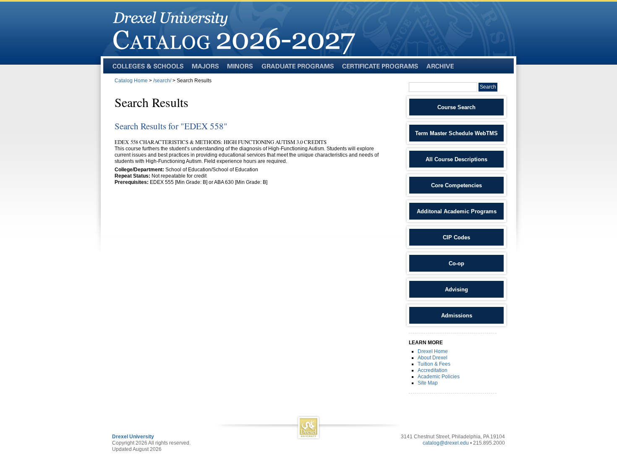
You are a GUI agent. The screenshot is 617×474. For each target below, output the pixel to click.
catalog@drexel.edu (446, 443)
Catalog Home (131, 81)
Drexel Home (433, 351)
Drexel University (133, 437)
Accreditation (432, 370)
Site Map (428, 383)
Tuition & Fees (434, 364)
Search (488, 87)
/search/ (162, 81)
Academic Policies (439, 377)
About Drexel (432, 358)
